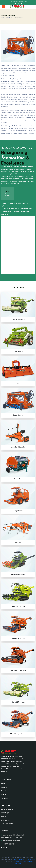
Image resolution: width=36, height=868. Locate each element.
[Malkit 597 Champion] (18, 591)
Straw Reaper (18, 351)
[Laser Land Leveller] (18, 432)
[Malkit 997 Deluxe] (18, 687)
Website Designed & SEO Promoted (24, 859)
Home (2, 17)
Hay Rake (18, 543)
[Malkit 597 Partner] (18, 559)
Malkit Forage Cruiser (18, 734)
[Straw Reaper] (18, 336)
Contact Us (4, 798)
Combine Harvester (18, 319)
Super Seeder (18, 415)
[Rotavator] (18, 368)
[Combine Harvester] (18, 304)
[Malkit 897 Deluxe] (18, 623)
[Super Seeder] (18, 400)
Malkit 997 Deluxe (18, 702)
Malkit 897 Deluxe (18, 638)
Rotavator (18, 383)
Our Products (9, 17)
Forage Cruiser (18, 511)
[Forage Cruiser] (18, 496)
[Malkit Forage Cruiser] (18, 719)
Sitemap (3, 794)
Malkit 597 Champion (18, 606)
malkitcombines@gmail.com (11, 840)
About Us (4, 787)
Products (4, 791)
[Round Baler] (18, 464)
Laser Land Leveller (18, 447)
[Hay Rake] (18, 527)
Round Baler (18, 479)
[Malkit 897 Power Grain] (18, 655)
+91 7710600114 (8, 844)
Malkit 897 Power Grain (18, 670)
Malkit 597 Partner (18, 574)
